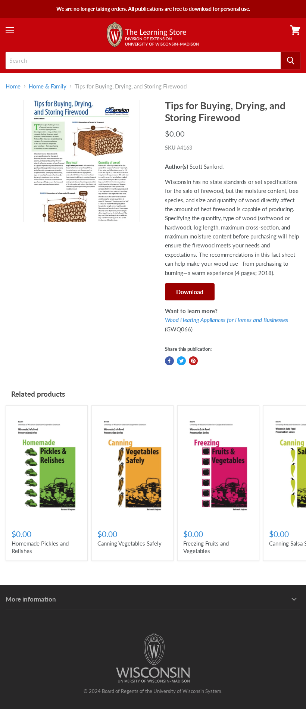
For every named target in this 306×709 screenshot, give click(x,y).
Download (189, 291)
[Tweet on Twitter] (181, 360)
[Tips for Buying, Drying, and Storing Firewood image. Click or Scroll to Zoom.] (81, 160)
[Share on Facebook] (169, 360)
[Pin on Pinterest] (193, 360)
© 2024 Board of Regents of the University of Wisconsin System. (153, 691)
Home (13, 86)
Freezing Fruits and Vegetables (206, 547)
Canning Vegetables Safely (129, 543)
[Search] (290, 60)
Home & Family (47, 86)
